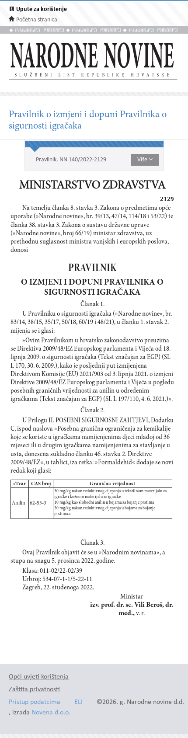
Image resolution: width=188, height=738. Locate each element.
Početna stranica (36, 20)
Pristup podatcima (34, 702)
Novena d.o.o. (50, 713)
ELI (78, 702)
